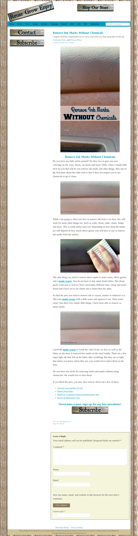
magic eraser (65, 281)
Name (56, 469)
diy (60, 423)
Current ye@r (59, 511)
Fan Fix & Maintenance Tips (68, 398)
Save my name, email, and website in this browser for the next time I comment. (86, 496)
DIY (61, 421)
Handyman (65, 421)
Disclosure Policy (60, 40)
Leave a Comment (69, 42)
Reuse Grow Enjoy (31, 11)
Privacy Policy (76, 40)
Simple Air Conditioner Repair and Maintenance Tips (78, 395)
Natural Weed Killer (65, 391)
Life (70, 421)
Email (56, 480)
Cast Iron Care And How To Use (70, 388)
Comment (58, 447)
